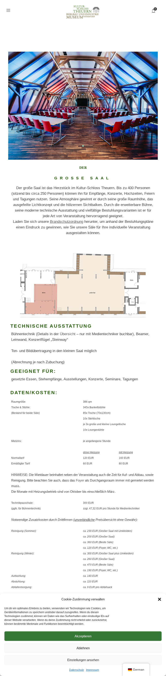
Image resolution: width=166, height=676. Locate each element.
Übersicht (67, 334)
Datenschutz (76, 669)
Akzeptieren (83, 636)
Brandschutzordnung (66, 222)
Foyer (80, 480)
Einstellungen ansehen (83, 660)
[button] (159, 599)
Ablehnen (83, 648)
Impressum (92, 669)
